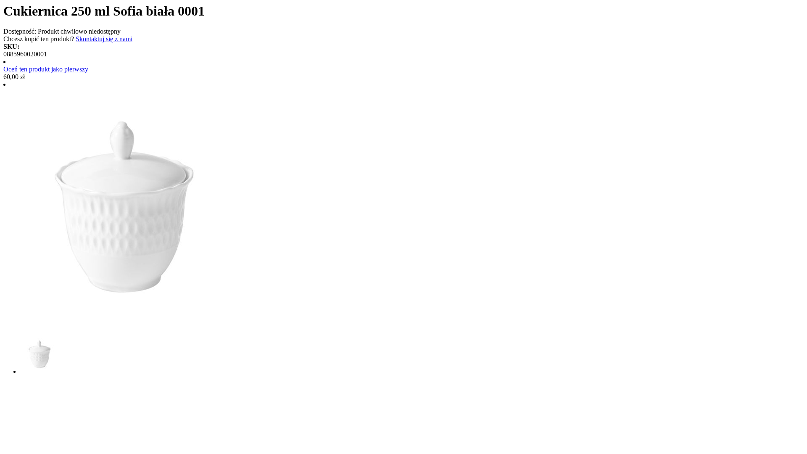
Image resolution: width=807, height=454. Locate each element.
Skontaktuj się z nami (104, 38)
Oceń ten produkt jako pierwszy (45, 69)
